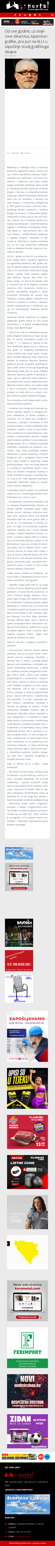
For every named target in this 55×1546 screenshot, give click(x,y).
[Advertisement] (27, 118)
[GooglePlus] (20, 15)
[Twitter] (34, 15)
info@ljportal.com (22, 1536)
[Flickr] (25, 15)
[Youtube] (39, 15)
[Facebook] (15, 15)
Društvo (27, 153)
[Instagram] (30, 15)
